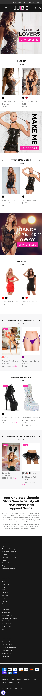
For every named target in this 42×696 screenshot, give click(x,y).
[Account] (34, 8)
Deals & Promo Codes (9, 557)
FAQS (4, 560)
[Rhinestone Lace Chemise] (11, 81)
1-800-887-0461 (7, 650)
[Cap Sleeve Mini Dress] (31, 281)
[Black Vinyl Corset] (31, 180)
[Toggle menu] (2, 8)
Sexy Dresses (29, 677)
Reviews (4, 554)
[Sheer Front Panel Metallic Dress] (11, 180)
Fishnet (4, 601)
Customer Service (8, 642)
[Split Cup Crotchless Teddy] (31, 81)
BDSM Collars (6, 624)
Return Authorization (9, 647)
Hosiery (4, 607)
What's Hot (5, 584)
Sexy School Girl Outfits (9, 618)
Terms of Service (7, 653)
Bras (3, 590)
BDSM (4, 598)
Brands (4, 629)
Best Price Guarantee (9, 551)
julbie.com (9, 688)
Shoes (4, 604)
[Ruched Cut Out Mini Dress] (11, 281)
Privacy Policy (6, 656)
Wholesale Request (8, 568)
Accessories (6, 612)
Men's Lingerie (6, 626)
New (3, 581)
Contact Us (5, 563)
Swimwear (5, 595)
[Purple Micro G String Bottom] (31, 341)
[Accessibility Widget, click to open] (3, 692)
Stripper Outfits (7, 621)
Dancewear (6, 592)
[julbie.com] (21, 8)
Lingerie (4, 587)
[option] (21, 33)
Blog (3, 566)
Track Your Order (7, 645)
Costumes (5, 609)
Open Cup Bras (7, 615)
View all (21, 64)
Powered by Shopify (18, 688)
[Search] (7, 8)
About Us (5, 546)
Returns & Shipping (8, 549)
